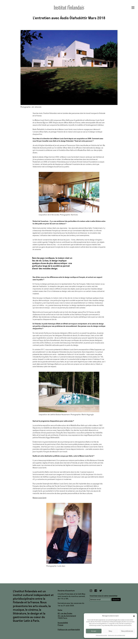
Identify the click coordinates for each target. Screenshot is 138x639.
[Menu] (133, 8)
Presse (60, 625)
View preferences (127, 631)
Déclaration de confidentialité (116, 635)
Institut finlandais (69, 7)
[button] (134, 616)
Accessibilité (63, 622)
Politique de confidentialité (69, 629)
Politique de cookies (101, 635)
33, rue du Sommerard (67, 616)
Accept (93, 631)
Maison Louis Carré (39, 498)
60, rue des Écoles (65, 613)
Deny (110, 631)
